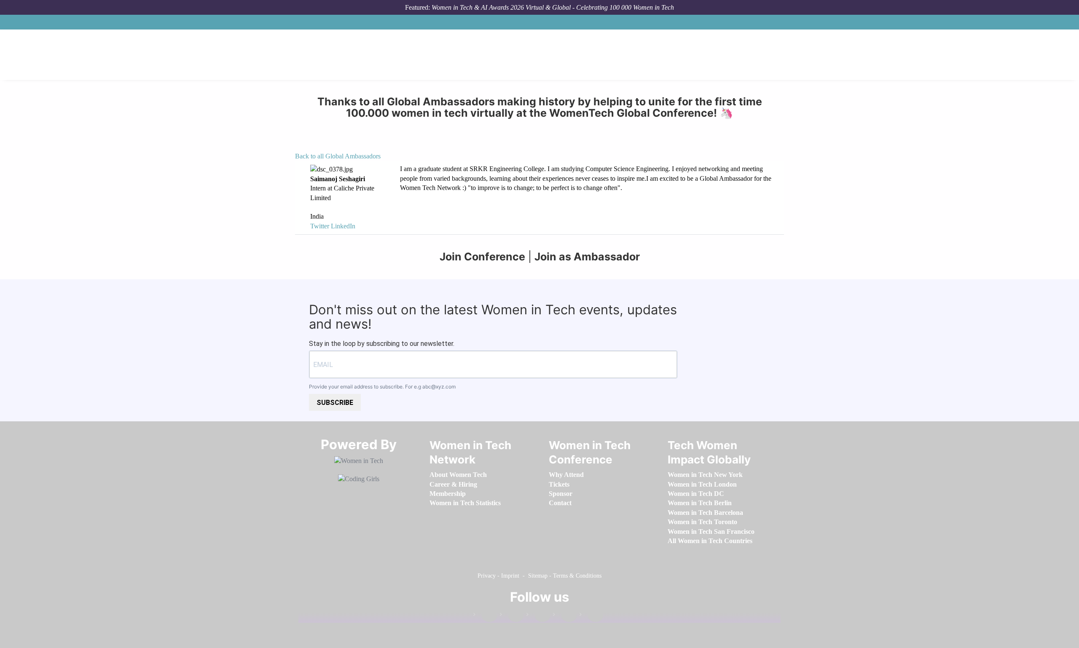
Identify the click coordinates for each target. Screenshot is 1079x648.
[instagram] (538, 616)
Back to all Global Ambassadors (338, 156)
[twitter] (565, 616)
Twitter (319, 226)
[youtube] (591, 616)
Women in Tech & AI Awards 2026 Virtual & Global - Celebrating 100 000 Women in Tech (553, 7)
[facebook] (485, 616)
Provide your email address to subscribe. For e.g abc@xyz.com (382, 386)
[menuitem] (458, 474)
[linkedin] (511, 616)
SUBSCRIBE (335, 403)
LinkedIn (343, 226)
